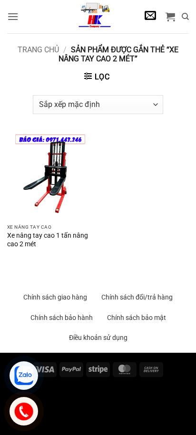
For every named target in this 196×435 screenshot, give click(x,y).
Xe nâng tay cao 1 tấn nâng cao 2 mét (47, 240)
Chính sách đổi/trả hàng (137, 297)
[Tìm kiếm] (185, 17)
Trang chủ (38, 49)
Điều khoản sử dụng (98, 337)
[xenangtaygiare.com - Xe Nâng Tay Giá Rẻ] (94, 16)
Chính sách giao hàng (55, 297)
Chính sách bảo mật (136, 317)
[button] (13, 16)
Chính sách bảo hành (61, 317)
